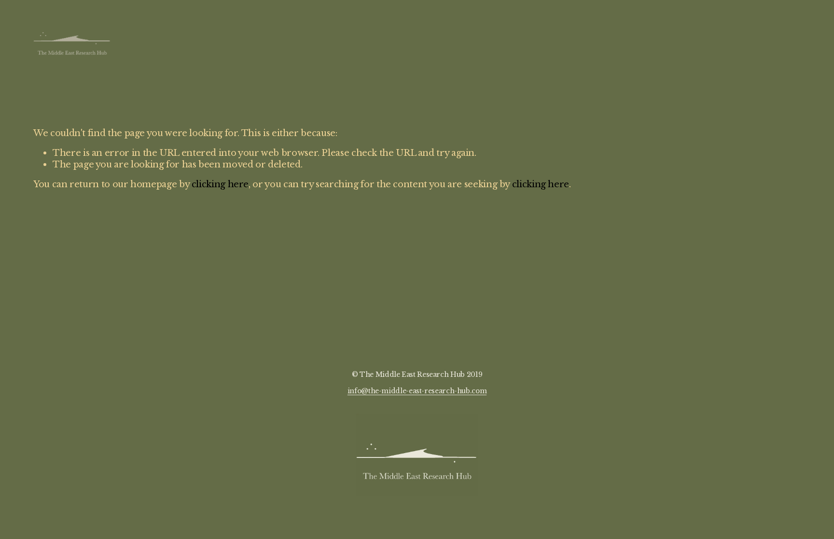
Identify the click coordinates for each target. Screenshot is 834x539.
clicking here (220, 184)
